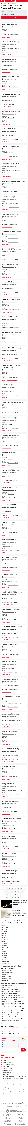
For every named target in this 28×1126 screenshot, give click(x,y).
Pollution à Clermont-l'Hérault (10, 993)
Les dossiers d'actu (8, 1047)
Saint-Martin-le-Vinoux (14, 374)
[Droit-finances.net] (20, 1118)
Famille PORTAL (6, 500)
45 (5, 891)
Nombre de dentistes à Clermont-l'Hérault (13, 997)
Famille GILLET (6, 866)
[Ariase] (7, 1124)
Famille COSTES (6, 483)
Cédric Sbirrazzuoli (7, 1068)
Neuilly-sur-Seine (13, 203)
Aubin (9, 511)
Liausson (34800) (6, 978)
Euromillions (5, 1074)
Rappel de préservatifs (8, 1062)
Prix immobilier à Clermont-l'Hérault (12, 1018)
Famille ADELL (5, 796)
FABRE (4, 959)
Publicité (25, 1102)
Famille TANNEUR (6, 430)
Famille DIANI (5, 849)
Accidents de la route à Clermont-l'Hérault (13, 1007)
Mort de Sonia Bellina (8, 1064)
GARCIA (4, 925)
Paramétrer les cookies (16, 1105)
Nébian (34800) (6, 976)
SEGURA (4, 943)
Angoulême (12, 135)
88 (12, 897)
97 (18, 897)
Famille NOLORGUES (7, 831)
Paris (9, 476)
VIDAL (4, 957)
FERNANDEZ (5, 961)
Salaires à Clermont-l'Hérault (9, 987)
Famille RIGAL (5, 657)
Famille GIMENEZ (6, 448)
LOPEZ (4, 937)
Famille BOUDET (6, 517)
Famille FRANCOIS (7, 361)
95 (15, 897)
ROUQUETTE (6, 963)
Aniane (10, 83)
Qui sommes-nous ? (5, 1102)
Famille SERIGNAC (7, 312)
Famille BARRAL (6, 674)
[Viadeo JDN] (20, 1121)
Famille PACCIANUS (7, 709)
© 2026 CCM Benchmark (14, 1108)
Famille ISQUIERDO (7, 159)
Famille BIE (5, 397)
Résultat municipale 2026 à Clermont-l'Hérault (14, 1028)
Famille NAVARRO (6, 277)
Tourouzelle (11, 118)
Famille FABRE (6, 552)
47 (9, 891)
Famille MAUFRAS (6, 141)
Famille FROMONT (7, 54)
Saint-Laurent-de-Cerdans (15, 703)
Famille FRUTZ (6, 587)
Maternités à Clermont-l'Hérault (10, 1017)
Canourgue (12, 825)
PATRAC (4, 935)
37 (21, 888)
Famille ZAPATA (6, 727)
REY (3, 949)
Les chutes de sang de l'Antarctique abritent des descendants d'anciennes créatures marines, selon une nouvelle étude (14, 1078)
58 (18, 894)
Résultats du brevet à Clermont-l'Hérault (13, 1032)
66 (6, 897)
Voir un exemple (21, 1043)
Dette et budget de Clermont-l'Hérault (12, 1001)
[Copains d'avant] (7, 1121)
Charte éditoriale (18, 1102)
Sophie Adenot (6, 1060)
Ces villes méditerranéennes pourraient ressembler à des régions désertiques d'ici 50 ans (13, 1084)
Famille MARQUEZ (7, 622)
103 (22, 897)
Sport (4, 1045)
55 (9, 894)
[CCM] (20, 1115)
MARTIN (4, 929)
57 (15, 894)
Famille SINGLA (6, 72)
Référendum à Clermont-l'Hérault (11, 1020)
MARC (4, 941)
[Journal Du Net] (7, 1118)
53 (22, 891)
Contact (5, 1103)
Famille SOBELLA (6, 37)
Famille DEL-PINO (6, 124)
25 (18, 888)
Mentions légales (10, 1106)
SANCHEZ (5, 931)
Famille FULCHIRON (7, 883)
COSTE (4, 951)
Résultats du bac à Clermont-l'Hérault (12, 1030)
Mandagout (11, 668)
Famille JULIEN (6, 295)
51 (15, 891)
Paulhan (10, 528)
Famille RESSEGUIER (7, 605)
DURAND (4, 933)
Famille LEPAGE (6, 814)
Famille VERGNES (6, 89)
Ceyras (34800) (6, 974)
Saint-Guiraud (11, 271)
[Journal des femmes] (7, 1115)
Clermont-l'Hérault (13, 34)
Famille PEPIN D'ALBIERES (9, 639)
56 (12, 894)
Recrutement (21, 1103)
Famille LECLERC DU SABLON (10, 380)
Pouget (11, 152)
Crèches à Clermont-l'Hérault (10, 1015)
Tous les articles (11, 1103)
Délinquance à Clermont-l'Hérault (11, 991)
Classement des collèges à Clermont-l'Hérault (14, 1009)
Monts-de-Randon (13, 633)
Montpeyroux (11, 288)
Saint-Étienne (12, 877)
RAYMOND (5, 947)
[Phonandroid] (20, 1124)
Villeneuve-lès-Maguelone (15, 720)
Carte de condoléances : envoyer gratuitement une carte (19, 902)
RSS (17, 1103)
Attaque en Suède (7, 1070)
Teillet (10, 598)
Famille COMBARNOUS (8, 761)
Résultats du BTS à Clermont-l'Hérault (12, 1034)
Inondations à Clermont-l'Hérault (11, 995)
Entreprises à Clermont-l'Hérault (11, 989)
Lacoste (10, 546)
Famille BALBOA (6, 744)
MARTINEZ (5, 927)
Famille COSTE (6, 779)
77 (9, 897)
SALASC (4, 955)
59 (21, 894)
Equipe (12, 1102)
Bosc (10, 65)
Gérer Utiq (24, 1105)
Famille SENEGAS (6, 107)
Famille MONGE (6, 570)
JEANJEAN (5, 939)
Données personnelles (6, 1105)
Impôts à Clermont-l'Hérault (9, 999)
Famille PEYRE (6, 535)
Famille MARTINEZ (7, 227)
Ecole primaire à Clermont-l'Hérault (11, 1013)
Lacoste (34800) (6, 970)
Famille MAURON (6, 692)
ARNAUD (4, 945)
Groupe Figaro (18, 1106)
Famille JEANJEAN (7, 176)
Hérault (14, 3)
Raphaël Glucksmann (8, 1072)
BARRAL (4, 953)
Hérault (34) (5, 980)
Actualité (5, 1043)
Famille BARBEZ (6, 244)
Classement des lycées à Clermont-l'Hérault (14, 1011)
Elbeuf (10, 424)
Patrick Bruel (5, 1066)
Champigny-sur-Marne (14, 48)
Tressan (10, 100)
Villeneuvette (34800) (8, 972)
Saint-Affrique (11, 772)
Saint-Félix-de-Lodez (14, 170)
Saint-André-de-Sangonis (15, 354)
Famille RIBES (5, 209)
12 (15, 888)
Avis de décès (7, 3)
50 (12, 891)
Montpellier (11, 391)
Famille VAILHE (6, 465)
